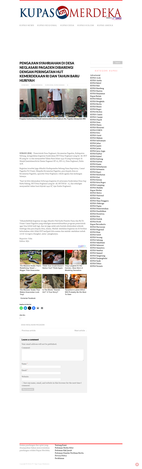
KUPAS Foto (95, 133)
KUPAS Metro (96, 193)
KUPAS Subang (59, 85)
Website (25, 376)
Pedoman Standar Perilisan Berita (69, 453)
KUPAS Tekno (95, 263)
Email (24, 370)
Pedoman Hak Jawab (63, 450)
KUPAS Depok (96, 120)
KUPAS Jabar (95, 143)
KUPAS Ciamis (96, 114)
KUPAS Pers (95, 216)
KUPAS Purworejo (97, 227)
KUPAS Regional (47, 25)
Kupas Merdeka (37, 85)
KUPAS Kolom (85, 25)
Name (24, 364)
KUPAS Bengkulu (97, 101)
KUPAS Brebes (96, 112)
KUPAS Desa (67, 25)
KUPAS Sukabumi (97, 243)
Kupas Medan (96, 190)
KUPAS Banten (96, 91)
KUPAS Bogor (95, 109)
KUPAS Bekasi (96, 99)
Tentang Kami (61, 445)
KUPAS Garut (95, 135)
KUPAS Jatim (95, 148)
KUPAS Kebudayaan (98, 167)
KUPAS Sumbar (96, 250)
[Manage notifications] (137, 464)
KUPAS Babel (95, 83)
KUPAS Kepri (95, 172)
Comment (26, 348)
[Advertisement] (71, 43)
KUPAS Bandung (97, 88)
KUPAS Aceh (95, 78)
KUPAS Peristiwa (97, 214)
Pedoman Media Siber (64, 448)
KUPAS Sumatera (97, 248)
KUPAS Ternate (96, 266)
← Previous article (28, 330)
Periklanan (59, 458)
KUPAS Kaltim (96, 161)
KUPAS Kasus (95, 164)
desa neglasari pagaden (32, 325)
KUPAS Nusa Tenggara (99, 201)
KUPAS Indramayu (98, 140)
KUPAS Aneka (105, 25)
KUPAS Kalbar (96, 154)
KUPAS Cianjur (96, 117)
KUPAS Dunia (95, 125)
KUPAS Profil (95, 222)
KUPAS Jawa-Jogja (97, 151)
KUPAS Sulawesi (97, 245)
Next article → (81, 330)
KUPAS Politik (96, 219)
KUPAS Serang (96, 237)
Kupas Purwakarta (98, 224)
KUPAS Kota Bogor (98, 182)
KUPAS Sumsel (96, 253)
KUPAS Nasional (97, 195)
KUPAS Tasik (95, 261)
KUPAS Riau (95, 232)
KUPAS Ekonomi (97, 127)
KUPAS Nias (95, 198)
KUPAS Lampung (97, 185)
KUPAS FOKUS (96, 130)
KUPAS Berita (96, 104)
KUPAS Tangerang (97, 256)
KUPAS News (27, 25)
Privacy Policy (61, 455)
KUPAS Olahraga (97, 203)
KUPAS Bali (95, 86)
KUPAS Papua (95, 206)
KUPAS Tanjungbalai (98, 258)
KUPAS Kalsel (96, 156)
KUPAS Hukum (96, 138)
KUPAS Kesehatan (97, 174)
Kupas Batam (95, 96)
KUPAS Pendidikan (98, 211)
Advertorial (95, 75)
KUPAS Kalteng (96, 159)
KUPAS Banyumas (97, 93)
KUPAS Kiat (95, 177)
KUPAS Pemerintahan (99, 208)
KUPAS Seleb (95, 235)
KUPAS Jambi (95, 146)
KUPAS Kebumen (97, 169)
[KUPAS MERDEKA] (71, 12)
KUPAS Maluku (96, 188)
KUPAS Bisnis (96, 106)
